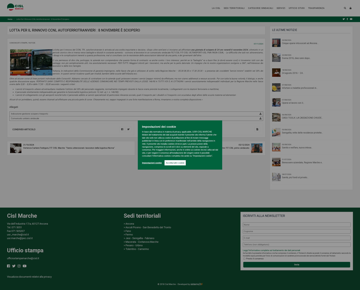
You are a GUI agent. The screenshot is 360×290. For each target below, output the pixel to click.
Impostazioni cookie (152, 163)
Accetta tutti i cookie (175, 163)
